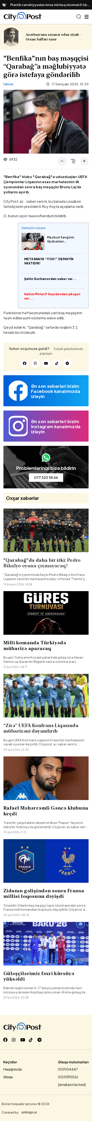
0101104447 (68, 1069)
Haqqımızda (12, 1069)
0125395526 (68, 1077)
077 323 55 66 (46, 477)
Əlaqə (8, 1077)
